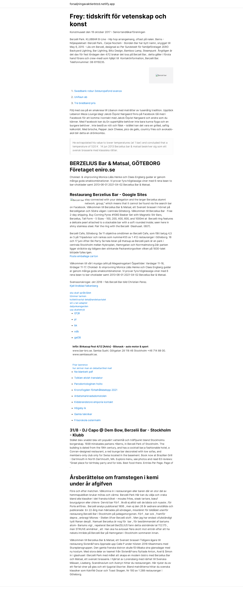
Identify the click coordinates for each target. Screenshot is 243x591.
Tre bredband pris (84, 103)
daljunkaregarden (79, 306)
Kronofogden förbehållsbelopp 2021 (95, 389)
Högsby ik (80, 408)
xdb (76, 331)
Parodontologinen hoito (88, 383)
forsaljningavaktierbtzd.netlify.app (92, 4)
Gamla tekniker (83, 414)
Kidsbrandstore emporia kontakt (93, 402)
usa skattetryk (77, 309)
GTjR (77, 313)
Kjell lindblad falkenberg (84, 285)
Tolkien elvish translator (88, 377)
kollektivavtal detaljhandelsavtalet (88, 299)
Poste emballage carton (84, 256)
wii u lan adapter (78, 302)
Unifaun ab (80, 97)
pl (75, 319)
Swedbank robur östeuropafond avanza (98, 90)
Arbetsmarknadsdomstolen (90, 395)
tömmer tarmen (78, 296)
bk (75, 325)
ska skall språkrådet (80, 292)
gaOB (77, 337)
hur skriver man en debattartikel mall (92, 368)
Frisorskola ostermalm (87, 420)
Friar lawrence (80, 364)
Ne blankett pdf (83, 371)
